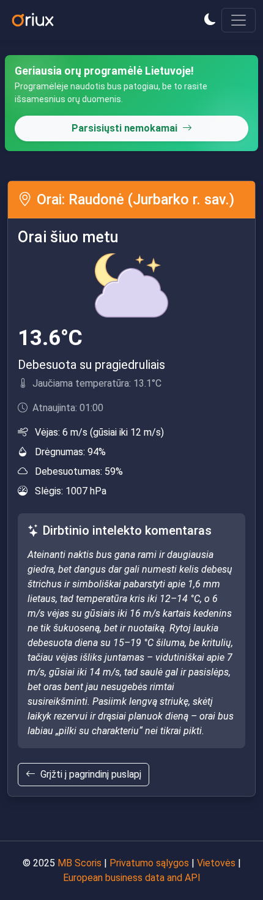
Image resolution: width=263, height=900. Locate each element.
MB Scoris (79, 863)
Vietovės (216, 863)
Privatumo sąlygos (149, 863)
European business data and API (132, 877)
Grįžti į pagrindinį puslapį (90, 774)
